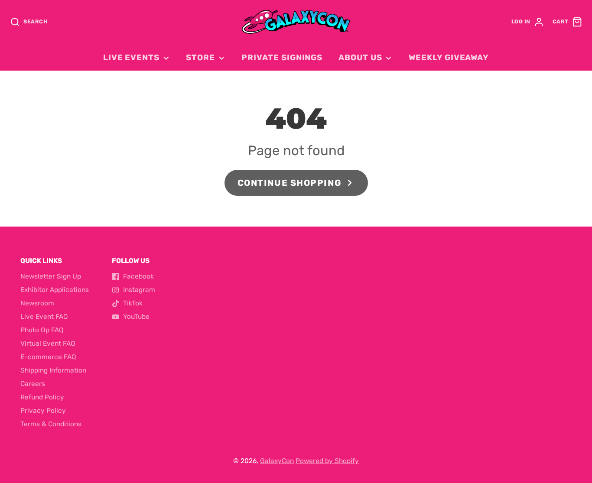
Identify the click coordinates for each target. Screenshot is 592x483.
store (200, 57)
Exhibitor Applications (54, 290)
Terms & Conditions (50, 424)
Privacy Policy (43, 411)
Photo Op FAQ (42, 330)
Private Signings (281, 57)
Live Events (131, 57)
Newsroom (37, 303)
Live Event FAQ (44, 317)
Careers (32, 384)
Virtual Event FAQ (47, 343)
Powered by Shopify (327, 461)
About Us (360, 57)
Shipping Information (53, 370)
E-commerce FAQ (48, 357)
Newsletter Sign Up (50, 276)
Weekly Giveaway (449, 57)
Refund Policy (42, 397)
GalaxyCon (277, 461)
